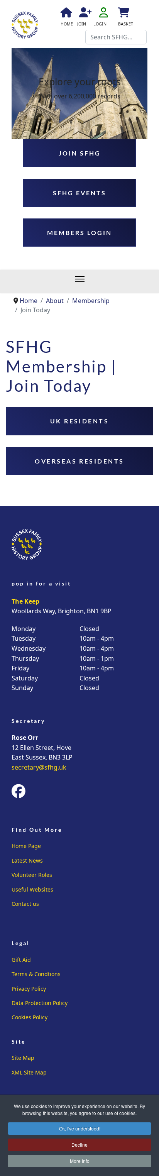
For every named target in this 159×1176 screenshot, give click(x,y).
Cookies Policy (29, 1017)
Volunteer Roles (32, 874)
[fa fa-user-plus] (84, 14)
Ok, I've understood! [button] (79, 1128)
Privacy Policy (29, 988)
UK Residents (79, 421)
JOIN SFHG (80, 153)
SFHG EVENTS (79, 192)
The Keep (25, 601)
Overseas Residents (79, 461)
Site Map (23, 1057)
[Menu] (83, 281)
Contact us (25, 903)
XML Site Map (29, 1072)
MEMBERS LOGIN (79, 232)
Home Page (26, 845)
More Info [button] (80, 1160)
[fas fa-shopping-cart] (123, 14)
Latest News (27, 860)
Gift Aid (21, 959)
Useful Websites (32, 889)
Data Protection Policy (40, 1003)
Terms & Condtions (36, 974)
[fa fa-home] (66, 14)
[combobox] (116, 37)
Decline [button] (79, 1144)
